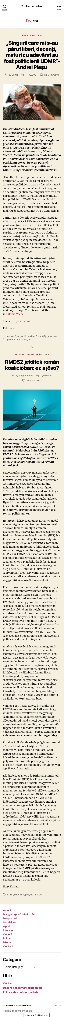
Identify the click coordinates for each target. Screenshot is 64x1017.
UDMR (24, 339)
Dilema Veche (15, 314)
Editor (15, 74)
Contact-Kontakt (32, 6)
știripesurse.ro (20, 321)
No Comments (51, 74)
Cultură (8, 934)
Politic (7, 938)
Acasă (7, 910)
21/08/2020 (46, 375)
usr (30, 339)
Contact (8, 946)
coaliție (31, 336)
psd (18, 339)
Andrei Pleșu (13, 336)
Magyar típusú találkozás (32, 354)
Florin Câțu (41, 336)
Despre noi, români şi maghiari (22, 987)
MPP (22, 894)
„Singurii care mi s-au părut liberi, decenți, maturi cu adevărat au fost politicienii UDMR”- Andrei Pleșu (32, 55)
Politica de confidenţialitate (20, 992)
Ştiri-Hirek (9, 922)
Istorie (7, 942)
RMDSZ (34, 894)
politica (11, 339)
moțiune (52, 336)
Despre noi (10, 918)
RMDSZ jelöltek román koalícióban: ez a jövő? (32, 365)
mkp (16, 894)
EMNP (10, 894)
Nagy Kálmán (26, 375)
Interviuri (8, 930)
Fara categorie (32, 35)
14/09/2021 (31, 74)
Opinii (6, 926)
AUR (23, 336)
